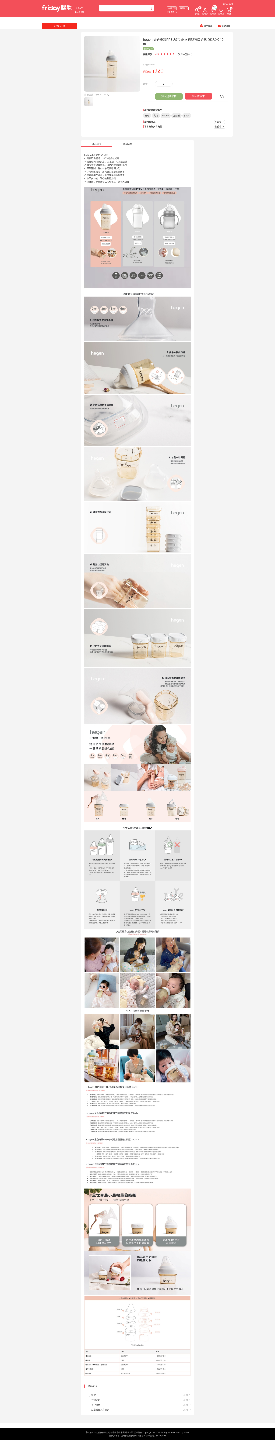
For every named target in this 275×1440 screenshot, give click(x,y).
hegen (165, 115)
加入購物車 (198, 96)
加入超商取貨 (168, 96)
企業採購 (172, 8)
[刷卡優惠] (206, 25)
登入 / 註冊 (228, 3)
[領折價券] (224, 25)
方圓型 (176, 115)
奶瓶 (147, 115)
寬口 (156, 115)
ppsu (186, 115)
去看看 (218, 122)
